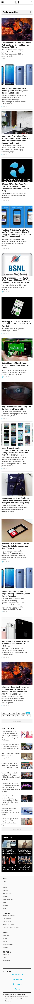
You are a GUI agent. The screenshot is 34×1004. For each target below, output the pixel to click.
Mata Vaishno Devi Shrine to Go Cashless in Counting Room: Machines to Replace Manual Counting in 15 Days (11, 787)
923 (14, 713)
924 (18, 713)
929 (13, 716)
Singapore (6, 960)
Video (5, 908)
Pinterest (18, 984)
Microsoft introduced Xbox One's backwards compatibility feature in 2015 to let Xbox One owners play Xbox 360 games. (13, 700)
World (5, 887)
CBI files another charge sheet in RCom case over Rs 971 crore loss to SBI (10, 765)
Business (6, 890)
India (4, 881)
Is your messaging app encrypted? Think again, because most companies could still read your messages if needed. (14, 243)
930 (18, 716)
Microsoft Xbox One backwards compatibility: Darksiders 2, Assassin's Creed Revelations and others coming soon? (15, 690)
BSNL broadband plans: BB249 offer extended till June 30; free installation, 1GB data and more (16, 280)
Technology (7, 893)
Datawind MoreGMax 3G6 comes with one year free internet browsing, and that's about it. (14, 196)
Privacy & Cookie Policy (11, 928)
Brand (5, 938)
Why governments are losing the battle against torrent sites (16, 408)
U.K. (4, 963)
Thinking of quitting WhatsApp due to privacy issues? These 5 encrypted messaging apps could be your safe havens (16, 233)
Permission (7, 919)
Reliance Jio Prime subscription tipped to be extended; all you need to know (15, 546)
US (4, 884)
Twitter (18, 979)
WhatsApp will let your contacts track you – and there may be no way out (16, 323)
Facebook (18, 974)
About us (6, 935)
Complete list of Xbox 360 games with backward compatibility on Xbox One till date (16, 45)
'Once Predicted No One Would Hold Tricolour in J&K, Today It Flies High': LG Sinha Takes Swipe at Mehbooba (10, 736)
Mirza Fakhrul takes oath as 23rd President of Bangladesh (11, 756)
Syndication (7, 922)
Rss (18, 989)
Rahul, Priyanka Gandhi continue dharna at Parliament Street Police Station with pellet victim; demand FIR (10, 800)
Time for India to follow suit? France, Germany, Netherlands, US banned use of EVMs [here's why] (9, 853)
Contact (5, 947)
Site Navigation (8, 944)
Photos (5, 905)
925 (23, 713)
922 (9, 713)
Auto (4, 902)
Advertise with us (9, 916)
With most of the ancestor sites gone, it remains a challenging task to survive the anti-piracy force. (14, 414)
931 (23, 716)
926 (28, 713)
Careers (5, 941)
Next (28, 716)
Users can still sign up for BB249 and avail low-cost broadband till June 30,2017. (14, 287)
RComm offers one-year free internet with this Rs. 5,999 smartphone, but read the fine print (15, 187)
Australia (6, 954)
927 (4, 716)
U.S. (4, 966)
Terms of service (9, 925)
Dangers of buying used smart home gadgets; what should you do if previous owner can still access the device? (16, 139)
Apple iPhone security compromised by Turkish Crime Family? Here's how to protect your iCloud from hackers (15, 451)
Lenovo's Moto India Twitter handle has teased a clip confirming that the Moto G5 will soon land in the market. (14, 372)
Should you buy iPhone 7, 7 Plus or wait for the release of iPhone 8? (15, 643)
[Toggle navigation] (2, 2)
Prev (4, 713)
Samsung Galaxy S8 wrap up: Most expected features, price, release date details (15, 90)
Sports (5, 896)
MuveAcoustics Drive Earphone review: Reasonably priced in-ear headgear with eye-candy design (16, 500)
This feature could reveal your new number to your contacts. (13, 330)
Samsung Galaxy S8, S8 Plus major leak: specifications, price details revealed (16, 593)
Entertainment (8, 899)
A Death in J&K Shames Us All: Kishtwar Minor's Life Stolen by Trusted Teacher (10, 746)
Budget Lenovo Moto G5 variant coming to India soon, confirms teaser (15, 365)
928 (8, 716)
